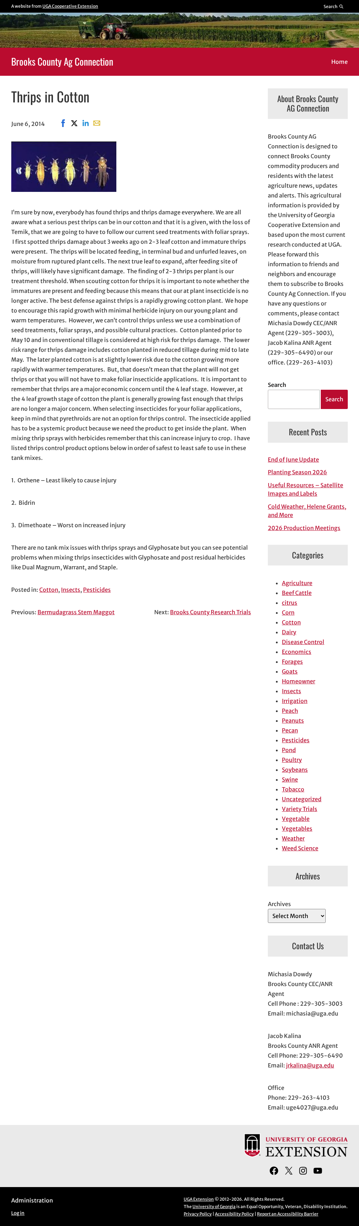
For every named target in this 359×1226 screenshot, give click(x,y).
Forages (292, 661)
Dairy (289, 632)
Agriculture (297, 583)
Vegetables (297, 828)
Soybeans (295, 769)
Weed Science (300, 848)
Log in (18, 1213)
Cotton (48, 589)
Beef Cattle (297, 592)
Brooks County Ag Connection (62, 61)
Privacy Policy (198, 1214)
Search (277, 384)
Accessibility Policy (234, 1214)
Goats (290, 671)
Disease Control (303, 641)
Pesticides (97, 589)
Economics (296, 651)
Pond (289, 749)
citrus (289, 602)
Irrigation (294, 700)
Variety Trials (299, 808)
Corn (288, 612)
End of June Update (293, 459)
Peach (290, 710)
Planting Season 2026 (297, 472)
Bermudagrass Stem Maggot (76, 612)
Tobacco (293, 789)
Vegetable (296, 818)
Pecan (290, 730)
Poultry (292, 759)
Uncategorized (301, 799)
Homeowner (298, 681)
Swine (290, 779)
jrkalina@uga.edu (310, 1065)
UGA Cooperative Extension (70, 6)
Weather (293, 838)
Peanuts (293, 720)
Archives (279, 903)
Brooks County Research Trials (210, 612)
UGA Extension (199, 1199)
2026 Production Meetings (304, 527)
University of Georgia (214, 1206)
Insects (70, 589)
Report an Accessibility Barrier (287, 1214)
